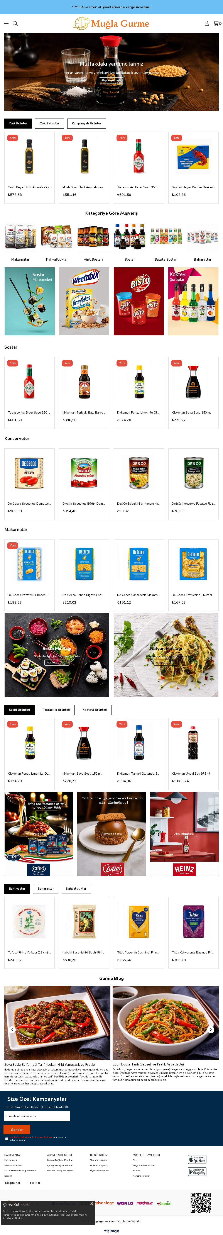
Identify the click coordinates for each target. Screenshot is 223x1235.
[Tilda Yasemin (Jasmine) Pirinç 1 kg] (138, 922)
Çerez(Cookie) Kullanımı (59, 1165)
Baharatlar (46, 889)
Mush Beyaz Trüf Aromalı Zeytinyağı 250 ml (29, 187)
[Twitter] (33, 1183)
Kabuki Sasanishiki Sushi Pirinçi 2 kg (84, 952)
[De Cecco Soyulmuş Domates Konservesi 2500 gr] (29, 473)
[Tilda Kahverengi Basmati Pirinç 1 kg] (193, 922)
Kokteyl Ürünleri (95, 710)
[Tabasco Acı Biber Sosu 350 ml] (138, 157)
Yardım (136, 1170)
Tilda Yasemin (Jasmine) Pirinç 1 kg (138, 952)
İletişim (8, 1175)
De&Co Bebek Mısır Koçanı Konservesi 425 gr (138, 504)
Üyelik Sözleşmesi (99, 1170)
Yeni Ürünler (18, 123)
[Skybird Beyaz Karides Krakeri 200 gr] (193, 157)
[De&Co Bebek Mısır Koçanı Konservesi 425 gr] (138, 473)
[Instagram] (36, 1183)
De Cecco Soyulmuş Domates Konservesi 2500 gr (29, 504)
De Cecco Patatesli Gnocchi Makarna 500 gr (29, 595)
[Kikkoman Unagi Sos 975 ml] (193, 743)
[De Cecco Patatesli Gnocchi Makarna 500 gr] (29, 564)
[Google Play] (197, 1171)
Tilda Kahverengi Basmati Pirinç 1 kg (193, 952)
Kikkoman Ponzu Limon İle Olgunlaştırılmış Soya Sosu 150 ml (138, 413)
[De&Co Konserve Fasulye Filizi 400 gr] (193, 473)
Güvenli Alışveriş (99, 1165)
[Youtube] (39, 1183)
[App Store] (197, 1159)
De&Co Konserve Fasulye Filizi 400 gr (193, 504)
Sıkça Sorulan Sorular (144, 1165)
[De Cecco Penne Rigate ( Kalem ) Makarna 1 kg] (84, 564)
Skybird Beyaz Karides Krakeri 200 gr (193, 187)
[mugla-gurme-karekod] (200, 1203)
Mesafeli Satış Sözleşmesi (60, 1170)
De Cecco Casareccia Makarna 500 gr (138, 595)
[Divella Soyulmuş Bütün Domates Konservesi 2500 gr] (84, 473)
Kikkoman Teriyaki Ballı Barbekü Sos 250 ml (84, 413)
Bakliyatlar (17, 889)
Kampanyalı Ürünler (86, 123)
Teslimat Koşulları (99, 1160)
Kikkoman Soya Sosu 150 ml (191, 413)
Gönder (17, 1129)
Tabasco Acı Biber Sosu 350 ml (138, 187)
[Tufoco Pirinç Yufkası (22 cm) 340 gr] (29, 922)
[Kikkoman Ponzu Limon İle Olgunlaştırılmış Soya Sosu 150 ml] (138, 382)
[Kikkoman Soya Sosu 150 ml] (193, 382)
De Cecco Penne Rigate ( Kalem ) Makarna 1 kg (84, 595)
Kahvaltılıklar (76, 889)
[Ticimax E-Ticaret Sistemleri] (111, 1231)
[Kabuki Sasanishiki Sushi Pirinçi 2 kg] (84, 922)
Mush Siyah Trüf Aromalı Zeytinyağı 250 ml (84, 187)
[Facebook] (30, 1183)
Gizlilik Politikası (13, 1165)
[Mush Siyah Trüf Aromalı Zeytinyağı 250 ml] (84, 157)
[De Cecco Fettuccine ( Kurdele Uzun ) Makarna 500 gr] (193, 564)
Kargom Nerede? (141, 1175)
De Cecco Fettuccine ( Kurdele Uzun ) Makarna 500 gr (193, 595)
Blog (135, 1160)
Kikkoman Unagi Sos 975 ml (191, 774)
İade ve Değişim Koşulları (60, 1160)
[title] (29, 301)
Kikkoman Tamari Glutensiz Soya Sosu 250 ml (138, 774)
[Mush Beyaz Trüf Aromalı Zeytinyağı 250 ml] (29, 157)
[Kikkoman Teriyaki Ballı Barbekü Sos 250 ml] (84, 382)
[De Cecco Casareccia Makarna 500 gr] (138, 564)
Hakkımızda (10, 1160)
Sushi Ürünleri (19, 710)
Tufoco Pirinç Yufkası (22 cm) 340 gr (29, 952)
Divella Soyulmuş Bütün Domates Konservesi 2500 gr (84, 504)
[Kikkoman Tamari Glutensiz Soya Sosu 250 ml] (138, 743)
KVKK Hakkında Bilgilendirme (20, 1170)
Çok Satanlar (49, 123)
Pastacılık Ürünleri (56, 710)
